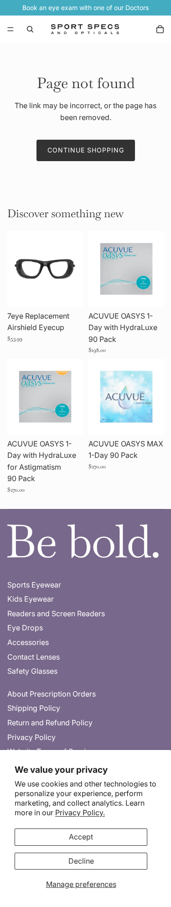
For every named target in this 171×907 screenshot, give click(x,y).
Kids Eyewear (30, 598)
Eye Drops (25, 627)
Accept (81, 836)
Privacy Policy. (80, 812)
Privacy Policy (31, 737)
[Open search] (30, 29)
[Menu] (10, 29)
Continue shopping (85, 150)
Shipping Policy (33, 708)
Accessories (28, 642)
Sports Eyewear (34, 584)
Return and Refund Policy (50, 722)
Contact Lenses (33, 656)
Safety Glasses (32, 671)
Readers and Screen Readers (56, 613)
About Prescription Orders (51, 693)
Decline (81, 860)
